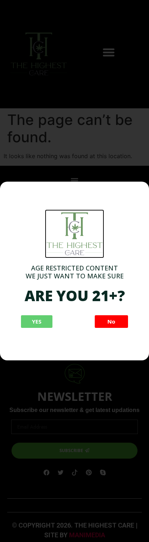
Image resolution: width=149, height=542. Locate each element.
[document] (74, 271)
